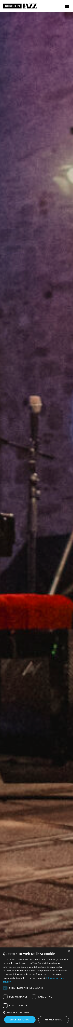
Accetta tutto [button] (19, 1019)
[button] (67, 6)
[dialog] (36, 987)
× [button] (68, 951)
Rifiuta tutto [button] (53, 1019)
